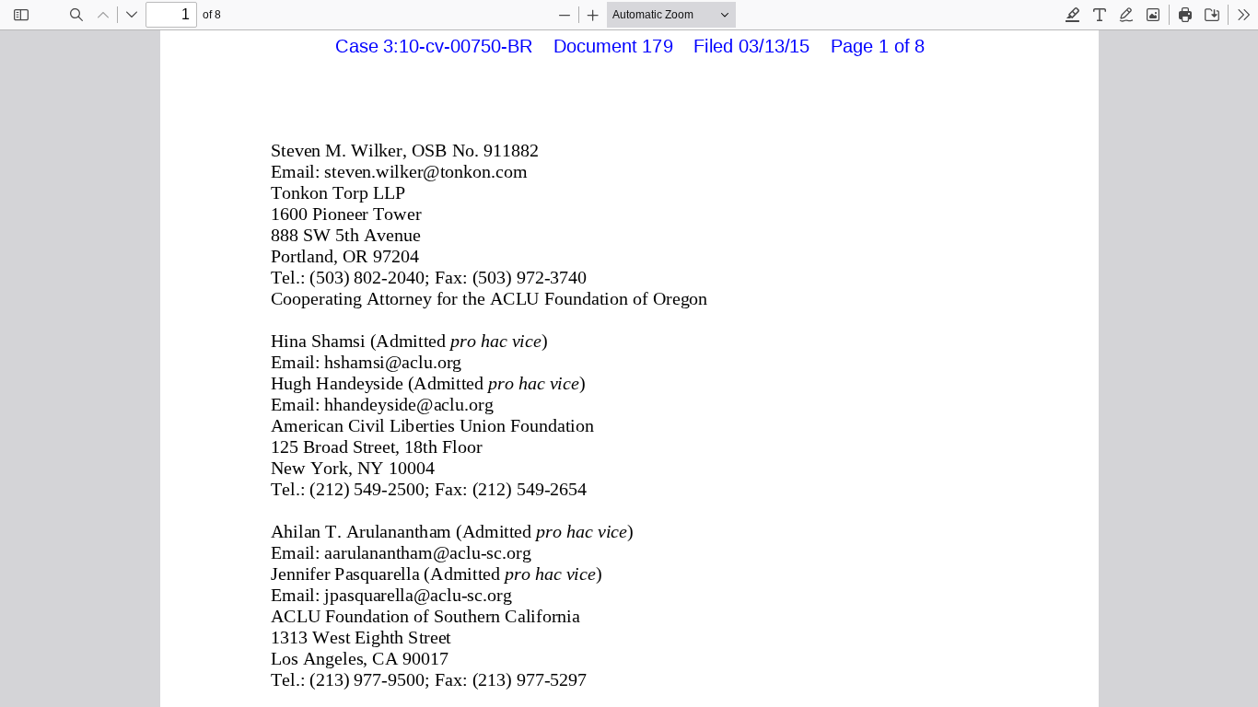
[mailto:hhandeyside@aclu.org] (408, 404)
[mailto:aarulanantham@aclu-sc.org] (427, 552)
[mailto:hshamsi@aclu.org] (392, 362)
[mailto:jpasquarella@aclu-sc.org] (417, 595)
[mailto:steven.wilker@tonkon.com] (425, 171)
